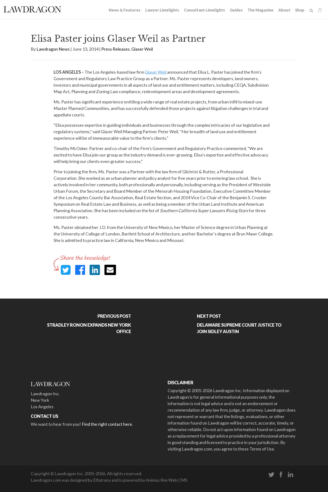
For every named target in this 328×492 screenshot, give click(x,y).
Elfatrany (102, 480)
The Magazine (260, 10)
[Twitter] (271, 474)
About (284, 10)
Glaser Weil (142, 49)
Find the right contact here (107, 424)
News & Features (124, 10)
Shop (299, 10)
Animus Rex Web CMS (166, 480)
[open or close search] (311, 10)
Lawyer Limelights (162, 10)
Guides (236, 10)
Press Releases (115, 49)
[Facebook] (281, 474)
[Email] (110, 270)
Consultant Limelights (204, 10)
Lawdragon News (53, 49)
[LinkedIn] (290, 474)
